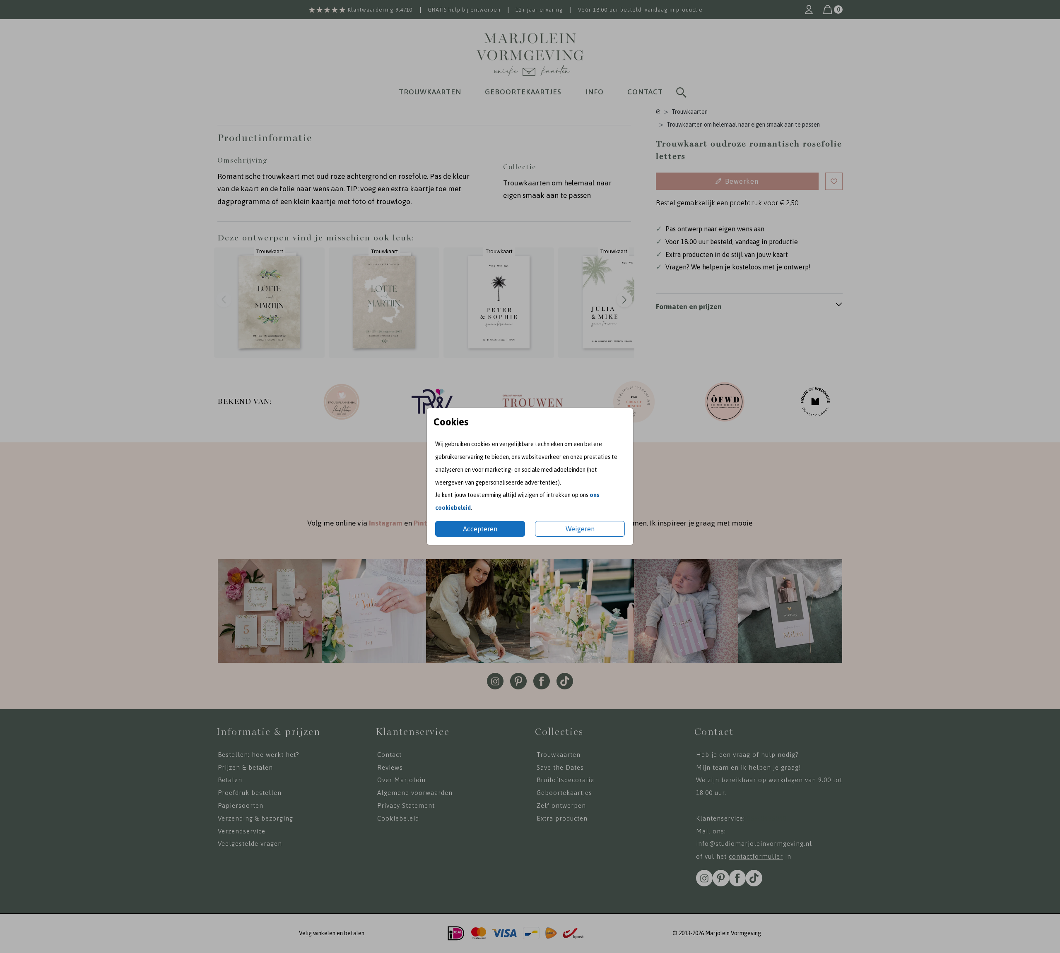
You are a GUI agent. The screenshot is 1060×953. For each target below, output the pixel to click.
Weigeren (580, 529)
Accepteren (480, 529)
